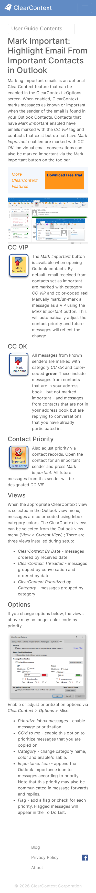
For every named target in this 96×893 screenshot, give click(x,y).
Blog (35, 847)
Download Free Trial (64, 175)
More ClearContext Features (25, 180)
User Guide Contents (37, 28)
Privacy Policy (45, 857)
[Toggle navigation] (85, 8)
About (37, 867)
